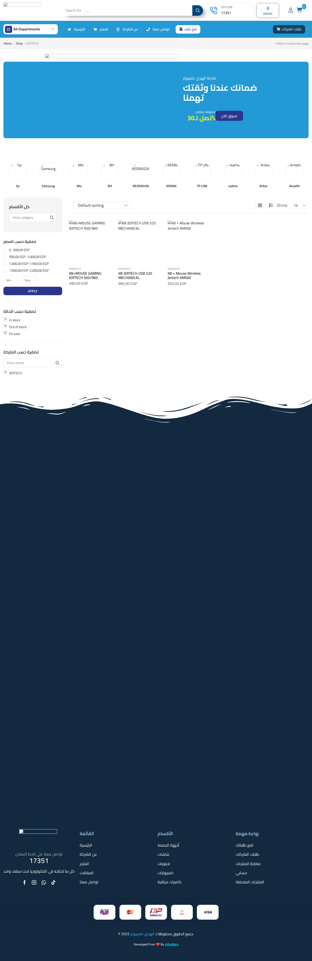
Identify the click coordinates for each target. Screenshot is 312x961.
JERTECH (13, 373)
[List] (271, 205)
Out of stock (15, 327)
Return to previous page (293, 43)
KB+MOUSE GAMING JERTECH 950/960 (85, 275)
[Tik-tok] (53, 882)
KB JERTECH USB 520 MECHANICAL (135, 275)
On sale (12, 334)
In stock (12, 320)
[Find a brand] (57, 363)
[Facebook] (24, 882)
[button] (188, 29)
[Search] (197, 10)
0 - (19, 250)
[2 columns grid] (260, 205)
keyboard (75, 268)
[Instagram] (34, 882)
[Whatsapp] (43, 882)
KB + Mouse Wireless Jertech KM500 (184, 275)
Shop (19, 43)
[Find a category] (52, 217)
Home (8, 43)
